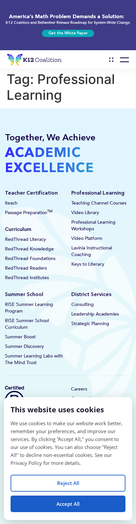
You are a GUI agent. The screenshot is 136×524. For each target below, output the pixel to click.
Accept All (68, 504)
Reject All (68, 483)
